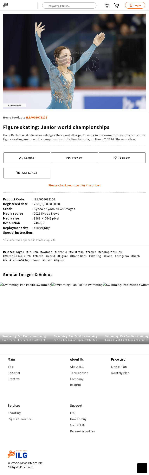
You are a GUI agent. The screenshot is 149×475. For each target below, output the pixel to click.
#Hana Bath (78, 256)
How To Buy (78, 419)
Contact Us (77, 425)
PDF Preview (74, 157)
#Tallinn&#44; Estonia (25, 260)
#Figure (62, 256)
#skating (95, 256)
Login (137, 5)
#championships (110, 252)
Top (10, 367)
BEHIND (75, 385)
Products (18, 117)
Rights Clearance (20, 419)
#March (38, 256)
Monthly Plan (120, 373)
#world (50, 256)
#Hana (108, 256)
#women (46, 252)
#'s (5, 260)
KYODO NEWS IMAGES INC (26, 463)
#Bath (135, 256)
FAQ (72, 413)
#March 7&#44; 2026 (17, 256)
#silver (47, 260)
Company (76, 379)
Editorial (14, 373)
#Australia (76, 252)
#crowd (91, 252)
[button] (144, 237)
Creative (13, 379)
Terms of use (79, 373)
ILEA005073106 (36, 117)
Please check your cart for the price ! (75, 185)
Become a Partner (82, 431)
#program (122, 256)
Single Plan (119, 367)
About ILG (77, 367)
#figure (59, 260)
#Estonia (61, 252)
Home (7, 117)
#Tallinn (32, 252)
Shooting (14, 413)
